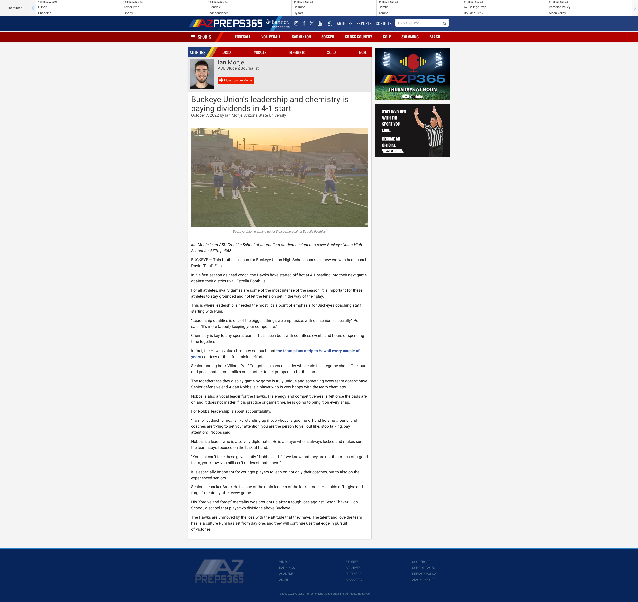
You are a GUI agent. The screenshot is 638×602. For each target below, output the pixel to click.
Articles (345, 23)
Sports (204, 36)
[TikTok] (329, 23)
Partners (353, 574)
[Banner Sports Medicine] (278, 23)
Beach (434, 37)
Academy (286, 574)
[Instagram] (296, 23)
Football (243, 37)
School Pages (423, 568)
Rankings (287, 568)
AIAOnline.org (424, 580)
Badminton (14, 8)
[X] (312, 23)
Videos (284, 562)
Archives (353, 568)
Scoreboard (422, 562)
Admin (284, 580)
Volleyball (271, 37)
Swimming (410, 37)
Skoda (331, 52)
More (363, 52)
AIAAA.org (354, 580)
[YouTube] (320, 23)
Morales (260, 52)
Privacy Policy (424, 574)
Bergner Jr (297, 52)
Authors (198, 52)
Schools (384, 23)
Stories (352, 562)
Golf (387, 37)
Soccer (327, 37)
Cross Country (358, 37)
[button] (635, 8)
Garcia (226, 52)
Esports (364, 23)
